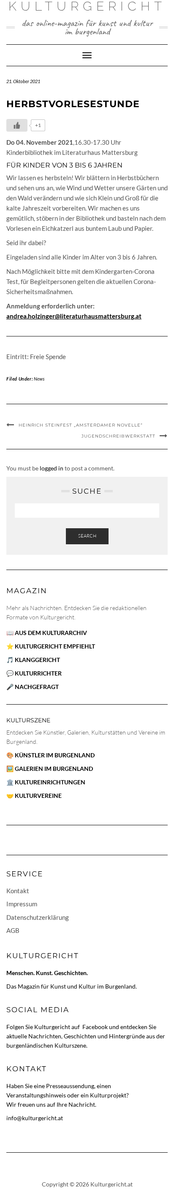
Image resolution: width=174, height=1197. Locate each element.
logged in (51, 468)
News (39, 378)
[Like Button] (16, 125)
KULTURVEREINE (38, 795)
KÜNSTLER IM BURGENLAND (55, 755)
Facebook (95, 1026)
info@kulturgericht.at (34, 1117)
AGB (12, 930)
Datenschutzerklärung (37, 917)
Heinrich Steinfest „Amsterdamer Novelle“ (81, 425)
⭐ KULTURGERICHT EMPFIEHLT (50, 646)
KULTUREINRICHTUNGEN (50, 782)
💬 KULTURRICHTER (34, 673)
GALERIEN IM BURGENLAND (54, 768)
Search (87, 536)
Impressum (21, 904)
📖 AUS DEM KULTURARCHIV (46, 632)
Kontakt (17, 890)
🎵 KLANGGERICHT (33, 659)
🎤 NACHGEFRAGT (32, 686)
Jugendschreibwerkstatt (118, 436)
